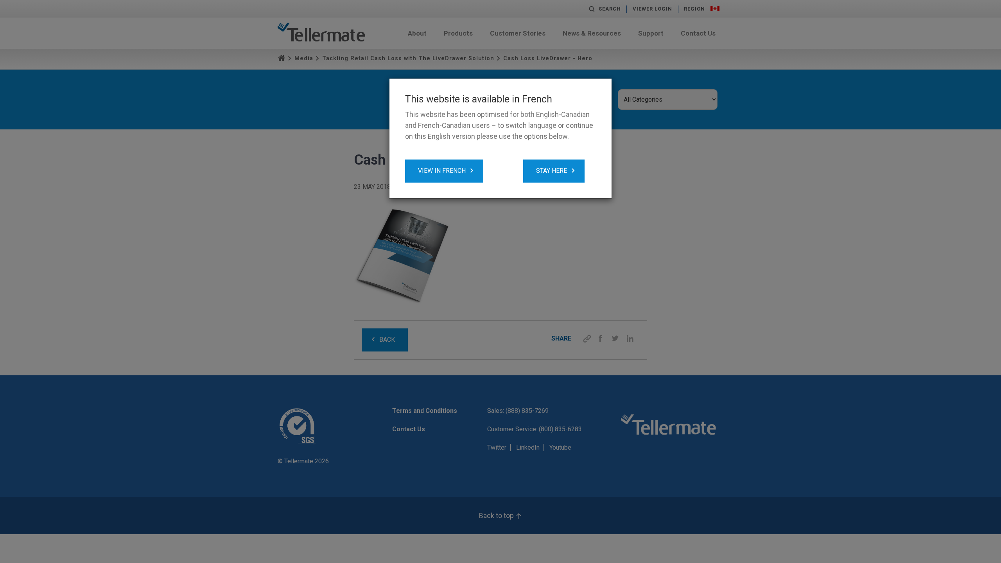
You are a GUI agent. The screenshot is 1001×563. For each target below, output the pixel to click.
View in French (442, 170)
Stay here (551, 170)
